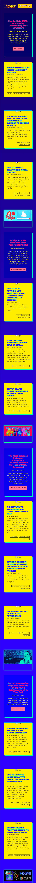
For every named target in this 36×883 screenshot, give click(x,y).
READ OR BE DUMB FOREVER (18, 487)
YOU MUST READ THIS (18, 709)
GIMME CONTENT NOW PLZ (18, 269)
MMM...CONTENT (18, 48)
